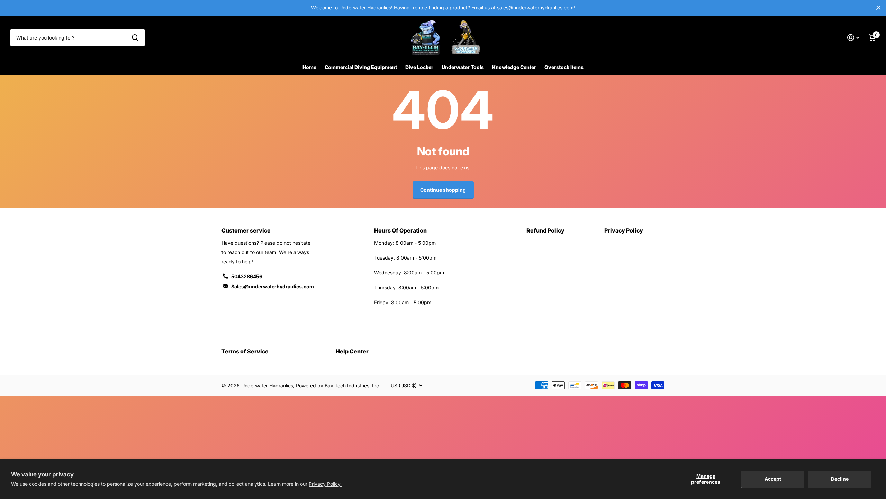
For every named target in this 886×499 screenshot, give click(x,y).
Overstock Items (564, 67)
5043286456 (246, 276)
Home (309, 67)
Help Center (352, 351)
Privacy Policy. (325, 484)
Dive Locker (419, 67)
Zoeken (135, 37)
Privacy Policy (623, 230)
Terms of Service (245, 351)
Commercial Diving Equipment (361, 67)
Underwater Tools (463, 67)
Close (878, 8)
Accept (773, 479)
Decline (840, 479)
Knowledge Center (514, 67)
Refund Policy (545, 230)
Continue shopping (443, 190)
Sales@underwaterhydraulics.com (272, 286)
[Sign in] (853, 37)
